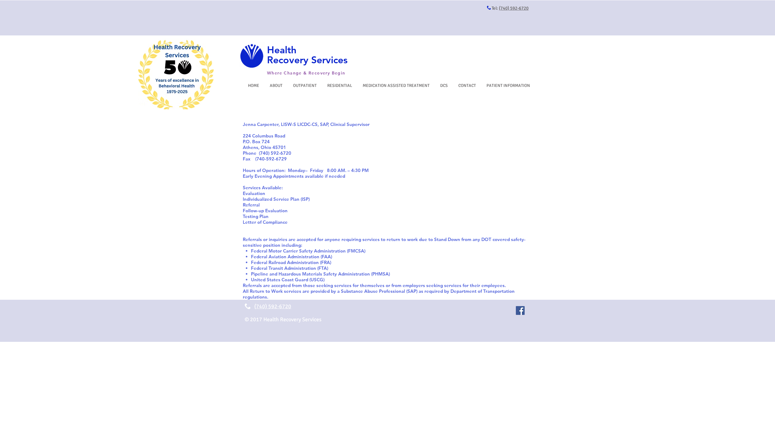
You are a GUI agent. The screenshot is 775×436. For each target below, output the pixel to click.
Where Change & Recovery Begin (306, 73)
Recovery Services (307, 60)
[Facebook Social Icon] (520, 310)
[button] (306, 85)
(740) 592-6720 (514, 8)
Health (281, 50)
